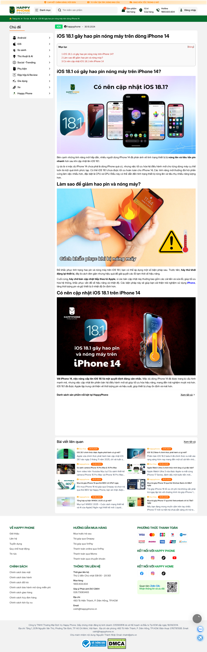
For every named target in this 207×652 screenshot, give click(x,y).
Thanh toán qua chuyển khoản (89, 558)
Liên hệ (13, 538)
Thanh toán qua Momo (85, 553)
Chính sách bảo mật (20, 572)
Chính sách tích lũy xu (21, 602)
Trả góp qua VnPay (83, 543)
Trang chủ (16, 18)
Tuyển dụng (16, 543)
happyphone (73, 26)
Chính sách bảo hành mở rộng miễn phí (30, 587)
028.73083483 (81, 592)
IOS (33, 18)
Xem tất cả (187, 394)
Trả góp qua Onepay (83, 538)
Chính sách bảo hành (21, 577)
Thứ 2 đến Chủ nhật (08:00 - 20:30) (92, 575)
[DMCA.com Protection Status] (117, 643)
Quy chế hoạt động (20, 548)
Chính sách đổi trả (19, 582)
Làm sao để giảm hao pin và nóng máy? (82, 57)
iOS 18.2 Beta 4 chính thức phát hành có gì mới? (167, 452)
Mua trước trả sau (82, 533)
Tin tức (26, 18)
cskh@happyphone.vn (85, 608)
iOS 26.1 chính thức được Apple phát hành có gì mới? (98, 452)
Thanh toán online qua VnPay (88, 548)
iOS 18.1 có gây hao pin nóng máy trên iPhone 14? (88, 54)
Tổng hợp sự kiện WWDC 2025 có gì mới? (94, 500)
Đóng (190, 47)
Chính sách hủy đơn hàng (23, 597)
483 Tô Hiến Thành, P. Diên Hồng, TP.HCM (95, 600)
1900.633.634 (80, 583)
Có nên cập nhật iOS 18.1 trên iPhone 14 (83, 61)
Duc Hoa (82, 449)
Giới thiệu (14, 533)
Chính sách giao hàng (21, 592)
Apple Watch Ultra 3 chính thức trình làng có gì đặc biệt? (170, 468)
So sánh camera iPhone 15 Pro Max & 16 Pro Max (97, 468)
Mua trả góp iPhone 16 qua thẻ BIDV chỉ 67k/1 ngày (98, 483)
